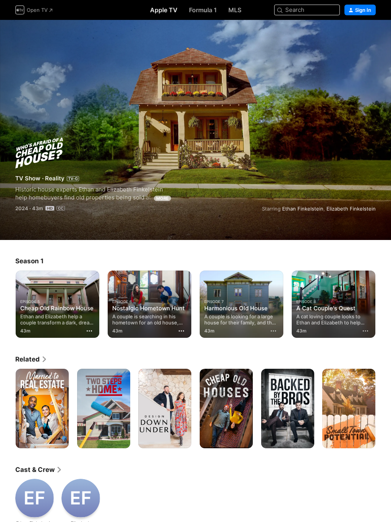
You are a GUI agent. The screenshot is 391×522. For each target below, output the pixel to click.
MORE (162, 198)
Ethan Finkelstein (302, 209)
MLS (234, 10)
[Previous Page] (7, 304)
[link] (31, 359)
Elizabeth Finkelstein (351, 209)
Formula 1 (203, 10)
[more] (273, 331)
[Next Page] (383, 304)
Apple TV (164, 10)
